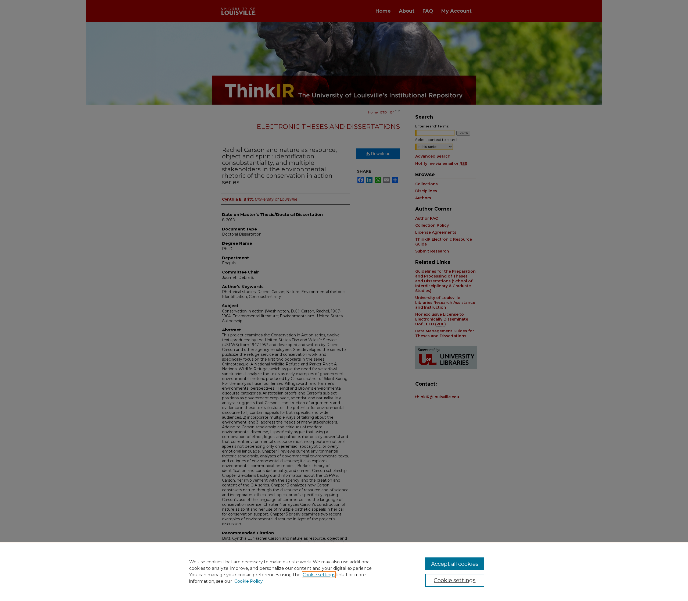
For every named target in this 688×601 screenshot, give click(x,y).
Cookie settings (319, 574)
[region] (344, 571)
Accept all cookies (454, 564)
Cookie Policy (248, 581)
